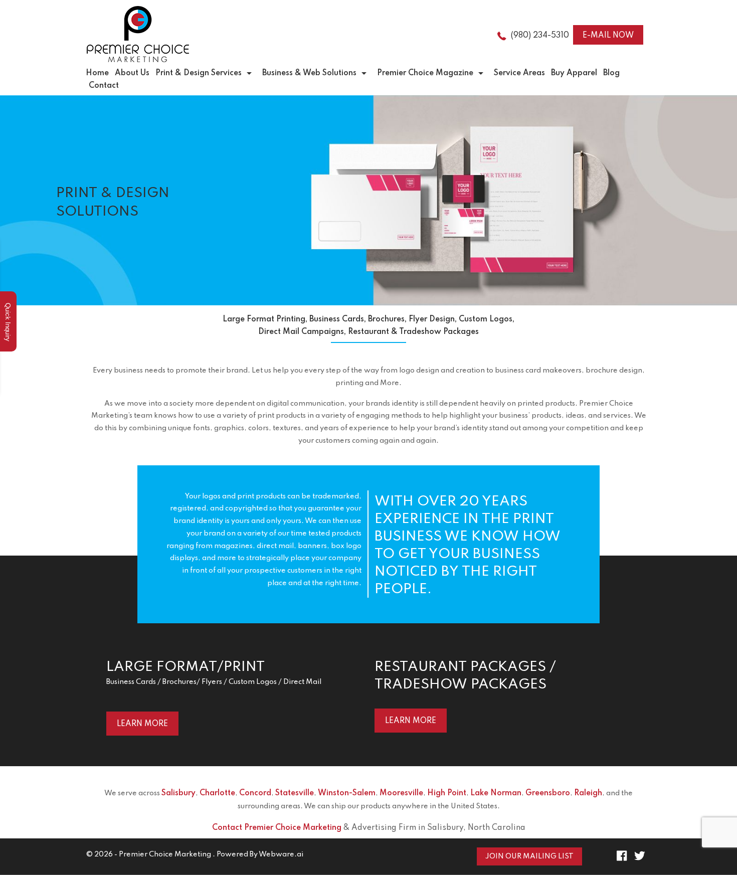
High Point (446, 793)
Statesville (294, 793)
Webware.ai (281, 854)
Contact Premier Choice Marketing (276, 828)
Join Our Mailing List (529, 856)
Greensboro (547, 793)
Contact (104, 86)
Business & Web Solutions (309, 73)
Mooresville (401, 793)
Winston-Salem (347, 793)
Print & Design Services (198, 73)
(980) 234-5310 (540, 36)
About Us (132, 73)
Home (97, 73)
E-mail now (608, 36)
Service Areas (519, 73)
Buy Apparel (574, 73)
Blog (611, 73)
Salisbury (178, 793)
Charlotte (217, 793)
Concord (255, 793)
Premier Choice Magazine (425, 73)
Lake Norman (495, 793)
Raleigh (588, 793)
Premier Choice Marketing (165, 854)
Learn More (142, 724)
